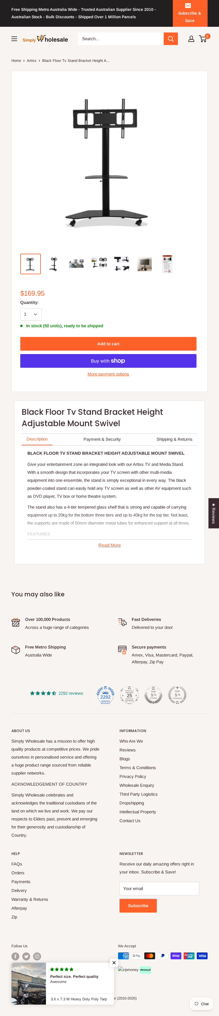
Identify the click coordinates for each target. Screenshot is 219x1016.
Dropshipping (131, 802)
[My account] (191, 39)
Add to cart (108, 343)
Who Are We (131, 741)
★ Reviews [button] (213, 513)
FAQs (16, 863)
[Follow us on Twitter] (26, 956)
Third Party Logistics (138, 794)
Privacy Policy (132, 776)
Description (37, 438)
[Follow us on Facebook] (15, 956)
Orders (18, 872)
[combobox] (121, 38)
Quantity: (29, 302)
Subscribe (138, 905)
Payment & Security (102, 439)
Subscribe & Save (189, 17)
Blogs (124, 758)
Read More (109, 545)
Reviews (127, 749)
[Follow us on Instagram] (37, 956)
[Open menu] (14, 38)
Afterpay (19, 908)
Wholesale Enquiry (136, 785)
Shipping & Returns (174, 439)
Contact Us (130, 820)
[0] (202, 38)
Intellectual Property (137, 811)
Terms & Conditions (137, 767)
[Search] (171, 38)
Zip (14, 917)
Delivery (19, 890)
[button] (114, 962)
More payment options (108, 373)
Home (16, 60)
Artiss (31, 60)
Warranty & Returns (29, 899)
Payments (21, 881)
